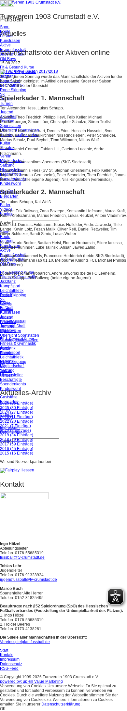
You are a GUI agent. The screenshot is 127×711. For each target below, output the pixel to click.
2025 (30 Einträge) (16, 407)
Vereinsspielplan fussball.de (25, 642)
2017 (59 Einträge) (16, 444)
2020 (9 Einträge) (15, 430)
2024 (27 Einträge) (16, 412)
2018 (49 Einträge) (16, 439)
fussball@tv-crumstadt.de (22, 557)
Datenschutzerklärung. (61, 704)
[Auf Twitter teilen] (10, 5)
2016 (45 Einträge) (16, 448)
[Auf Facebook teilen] (3, 5)
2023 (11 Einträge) (16, 417)
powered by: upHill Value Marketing (31, 681)
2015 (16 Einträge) (16, 453)
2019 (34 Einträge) (16, 435)
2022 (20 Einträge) (16, 421)
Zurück (6, 295)
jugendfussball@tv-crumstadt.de (28, 579)
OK (3, 708)
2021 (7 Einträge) (15, 426)
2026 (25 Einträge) (16, 403)
